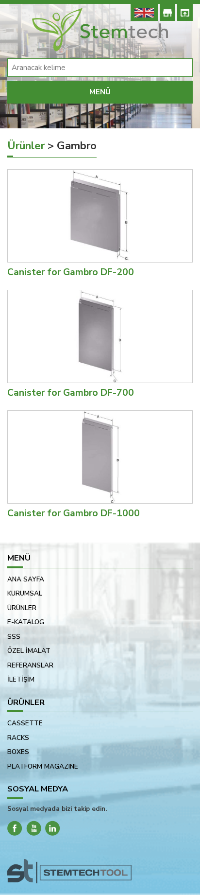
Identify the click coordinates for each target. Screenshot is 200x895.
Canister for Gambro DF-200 (70, 272)
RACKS (18, 737)
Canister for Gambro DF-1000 (73, 513)
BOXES (18, 751)
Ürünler (26, 145)
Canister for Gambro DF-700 (70, 392)
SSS (13, 636)
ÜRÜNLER (21, 608)
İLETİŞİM (20, 679)
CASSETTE (25, 723)
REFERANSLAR (30, 665)
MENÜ (100, 92)
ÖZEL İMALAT (28, 650)
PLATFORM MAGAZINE (42, 766)
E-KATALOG (25, 622)
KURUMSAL (24, 593)
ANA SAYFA (25, 579)
